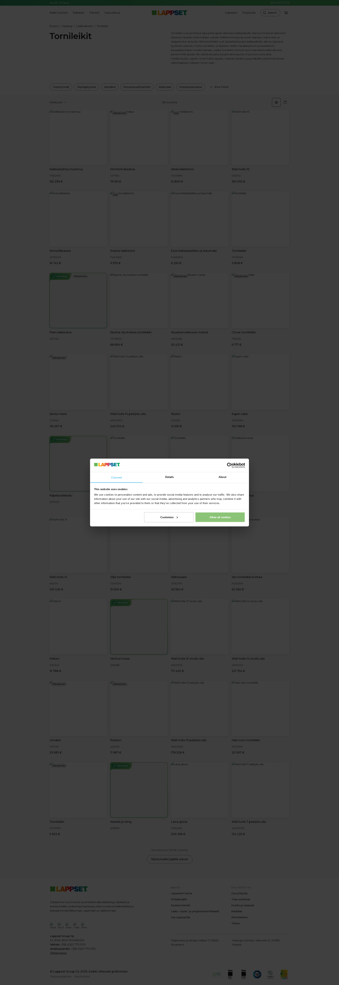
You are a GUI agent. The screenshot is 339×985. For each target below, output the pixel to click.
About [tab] (222, 476)
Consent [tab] (116, 477)
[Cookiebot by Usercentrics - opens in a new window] (229, 465)
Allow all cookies (220, 517)
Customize (167, 517)
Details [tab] (169, 476)
